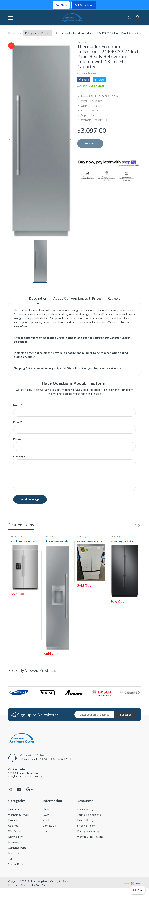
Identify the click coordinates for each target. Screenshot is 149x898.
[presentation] (135, 525)
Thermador (83, 42)
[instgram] (10, 790)
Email (17, 422)
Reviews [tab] (114, 298)
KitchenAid (16, 536)
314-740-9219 (59, 759)
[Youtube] (19, 790)
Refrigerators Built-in (37, 33)
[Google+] (29, 789)
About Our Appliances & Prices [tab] (77, 298)
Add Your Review (86, 73)
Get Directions (83, 5)
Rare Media (42, 885)
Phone (17, 439)
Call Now (61, 5)
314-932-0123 (31, 759)
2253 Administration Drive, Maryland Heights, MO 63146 (25, 774)
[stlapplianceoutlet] (72, 18)
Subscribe (126, 714)
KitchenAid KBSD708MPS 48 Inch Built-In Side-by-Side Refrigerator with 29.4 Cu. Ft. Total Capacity (25, 541)
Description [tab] (38, 298)
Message (19, 456)
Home (11, 33)
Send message (30, 499)
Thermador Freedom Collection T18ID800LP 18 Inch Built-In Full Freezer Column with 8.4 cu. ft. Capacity (58, 541)
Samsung (81, 536)
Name (18, 405)
